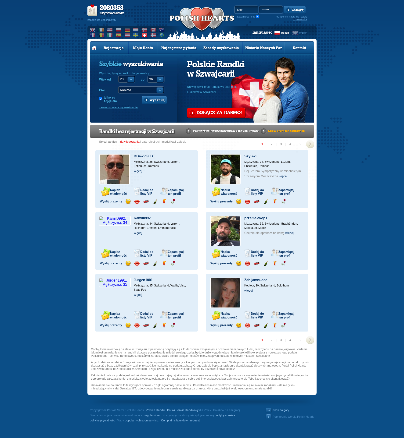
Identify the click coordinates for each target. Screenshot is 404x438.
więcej (138, 171)
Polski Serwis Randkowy (182, 410)
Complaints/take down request (180, 420)
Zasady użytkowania (221, 48)
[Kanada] (153, 29)
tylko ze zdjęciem (110, 99)
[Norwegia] (145, 29)
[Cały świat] (162, 35)
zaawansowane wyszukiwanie (118, 107)
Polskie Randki (155, 410)
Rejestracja (114, 48)
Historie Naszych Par (263, 48)
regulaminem (152, 415)
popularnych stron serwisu (141, 420)
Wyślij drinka (164, 201)
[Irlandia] (101, 29)
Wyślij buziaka (137, 201)
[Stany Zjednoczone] (110, 29)
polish (285, 32)
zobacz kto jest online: (101, 19)
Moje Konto (143, 48)
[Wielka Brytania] (93, 29)
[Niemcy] (127, 29)
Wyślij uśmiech (128, 201)
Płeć (102, 90)
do (142, 79)
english (303, 32)
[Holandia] (136, 29)
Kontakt (299, 48)
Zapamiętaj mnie (246, 16)
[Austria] (127, 35)
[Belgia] (101, 35)
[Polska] (119, 29)
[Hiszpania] (119, 35)
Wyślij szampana (155, 201)
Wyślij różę (173, 201)
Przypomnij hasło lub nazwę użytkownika (291, 18)
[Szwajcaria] (145, 35)
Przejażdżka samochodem (146, 201)
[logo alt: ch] (202, 23)
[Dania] (153, 35)
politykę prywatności (102, 420)
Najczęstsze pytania (178, 48)
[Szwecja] (136, 35)
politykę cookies (225, 415)
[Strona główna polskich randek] (94, 47)
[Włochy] (110, 35)
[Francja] (93, 35)
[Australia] (162, 29)
